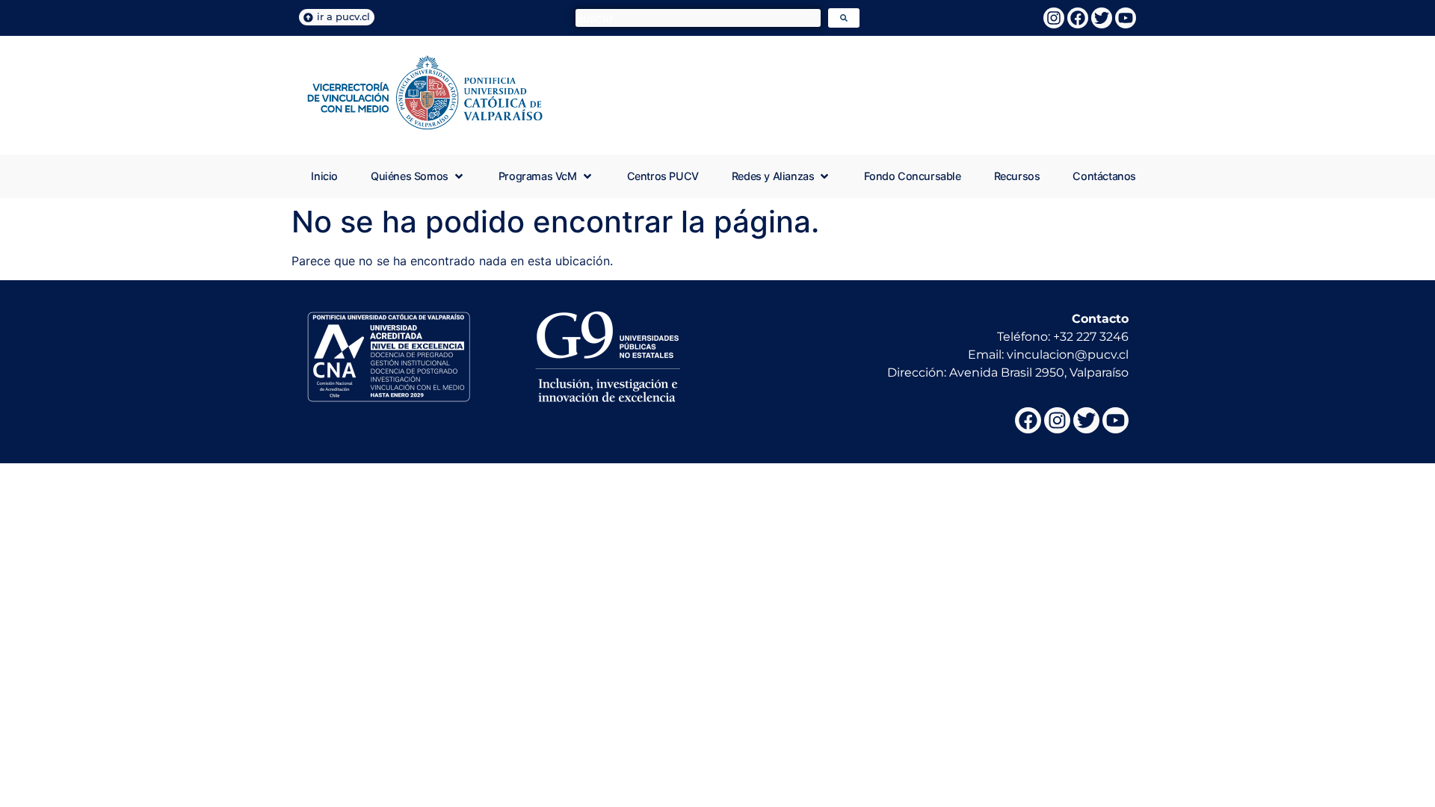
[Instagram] (1053, 17)
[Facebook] (1077, 17)
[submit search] (844, 18)
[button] (418, 176)
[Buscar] (698, 18)
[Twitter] (1101, 17)
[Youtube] (1125, 17)
